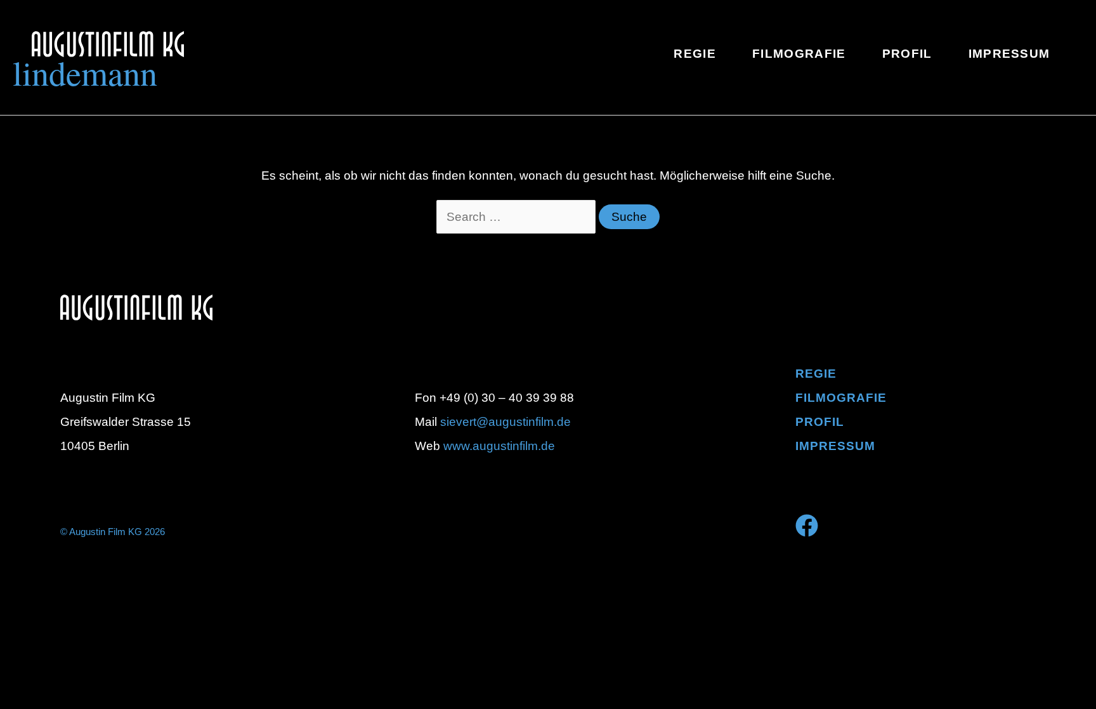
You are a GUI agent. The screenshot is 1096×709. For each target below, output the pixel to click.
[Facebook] (806, 525)
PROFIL (819, 421)
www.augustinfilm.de (499, 446)
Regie (816, 373)
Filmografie (841, 397)
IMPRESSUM (835, 446)
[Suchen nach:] (517, 216)
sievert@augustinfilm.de (505, 421)
